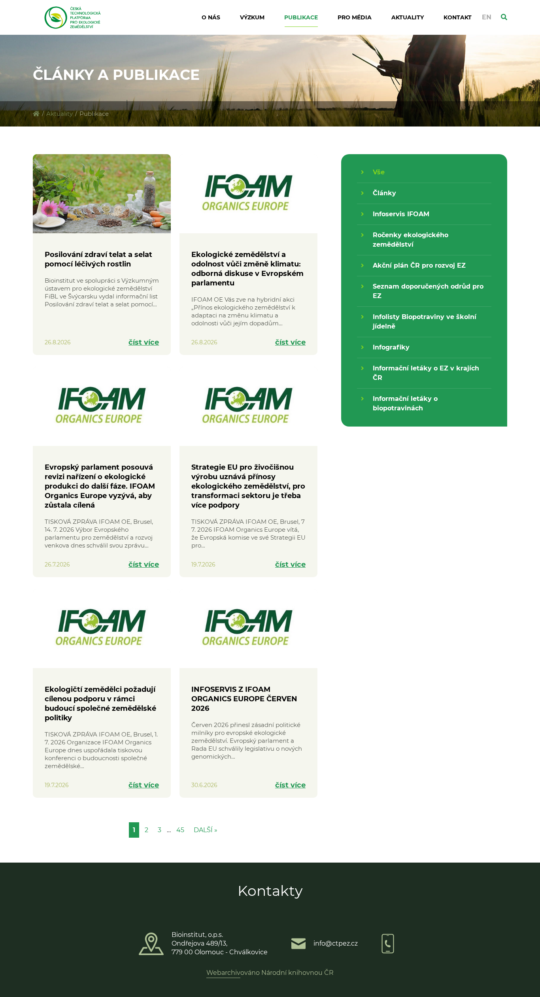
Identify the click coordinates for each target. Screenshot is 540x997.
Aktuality (407, 17)
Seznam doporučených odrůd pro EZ (428, 291)
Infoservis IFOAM (401, 214)
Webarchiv (223, 972)
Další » (205, 830)
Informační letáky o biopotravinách (405, 403)
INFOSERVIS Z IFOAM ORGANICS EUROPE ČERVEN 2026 (244, 699)
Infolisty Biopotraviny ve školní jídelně (424, 321)
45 (180, 830)
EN (486, 17)
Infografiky (391, 347)
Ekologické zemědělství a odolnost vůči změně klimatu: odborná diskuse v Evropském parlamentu (247, 268)
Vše (379, 172)
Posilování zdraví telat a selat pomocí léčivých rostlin (98, 259)
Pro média (355, 17)
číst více (143, 342)
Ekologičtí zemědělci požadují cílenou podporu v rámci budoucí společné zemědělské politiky (100, 703)
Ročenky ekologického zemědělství (410, 239)
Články (384, 193)
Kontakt (458, 17)
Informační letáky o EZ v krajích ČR (426, 372)
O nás (211, 17)
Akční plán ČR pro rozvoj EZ (419, 265)
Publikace (301, 17)
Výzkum (252, 17)
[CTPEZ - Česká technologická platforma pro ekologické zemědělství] (36, 113)
